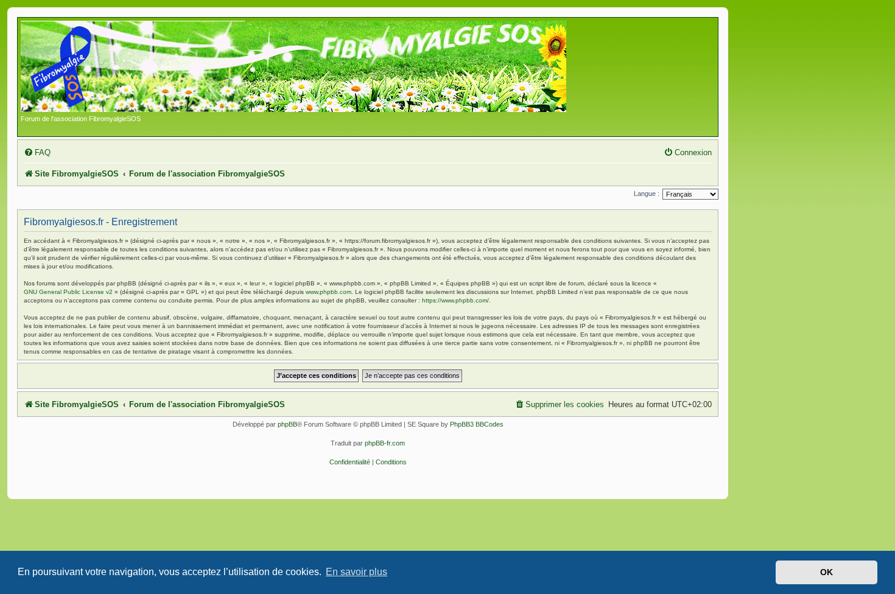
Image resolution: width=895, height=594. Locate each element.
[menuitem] (37, 152)
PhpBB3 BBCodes (477, 424)
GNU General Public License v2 (68, 291)
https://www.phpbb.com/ (455, 300)
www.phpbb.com (328, 291)
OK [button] (826, 572)
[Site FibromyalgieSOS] (313, 67)
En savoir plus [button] (356, 572)
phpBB (287, 424)
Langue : (646, 193)
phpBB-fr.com (385, 443)
